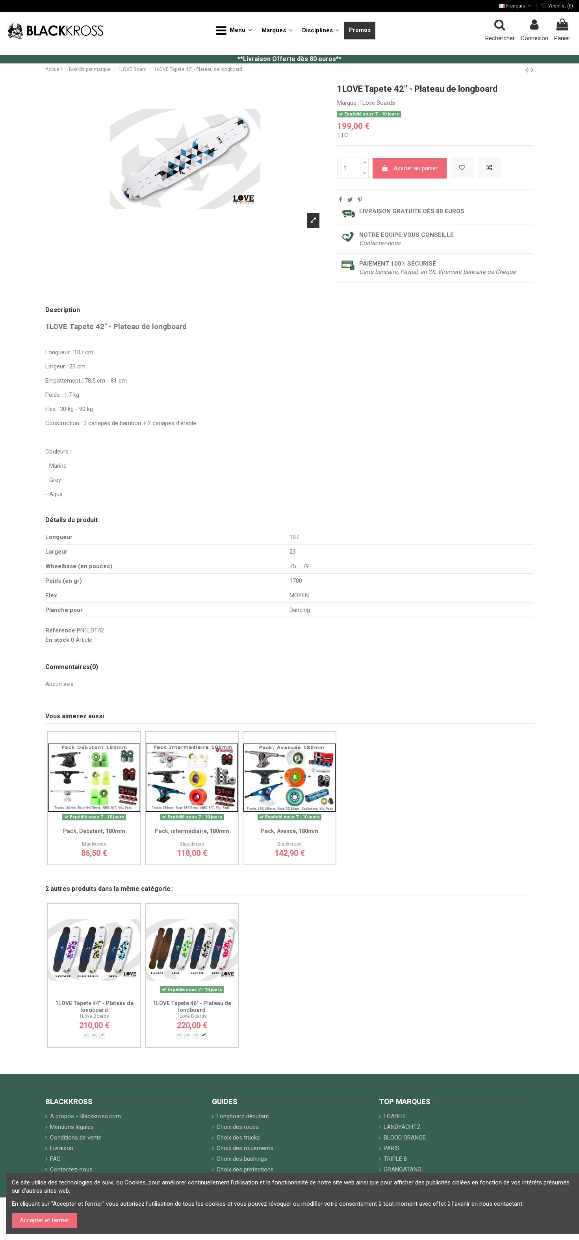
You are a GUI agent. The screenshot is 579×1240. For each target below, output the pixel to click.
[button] (234, 30)
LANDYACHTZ (402, 1126)
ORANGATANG (402, 1169)
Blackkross (94, 844)
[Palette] (187, 1036)
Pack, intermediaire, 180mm (192, 831)
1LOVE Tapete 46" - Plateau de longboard (192, 1006)
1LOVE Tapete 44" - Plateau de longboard (94, 1006)
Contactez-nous (71, 1169)
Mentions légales (72, 1126)
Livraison (61, 1148)
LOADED (394, 1116)
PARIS (391, 1148)
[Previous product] (528, 70)
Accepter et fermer (44, 1220)
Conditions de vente (76, 1137)
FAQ (55, 1158)
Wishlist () (560, 6)
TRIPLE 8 (395, 1158)
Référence (60, 630)
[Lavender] (94, 1036)
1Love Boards (377, 102)
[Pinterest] (360, 199)
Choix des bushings (242, 1158)
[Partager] (340, 199)
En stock (57, 639)
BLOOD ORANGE (405, 1137)
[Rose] (196, 1036)
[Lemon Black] (102, 1036)
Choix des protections (245, 1169)
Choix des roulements (245, 1148)
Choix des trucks (238, 1137)
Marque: (347, 102)
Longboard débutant (243, 1116)
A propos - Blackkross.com (85, 1116)
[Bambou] (204, 1036)
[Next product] (532, 70)
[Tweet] (350, 199)
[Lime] (179, 1036)
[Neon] (86, 1036)
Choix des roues (238, 1126)
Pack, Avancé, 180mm (289, 831)
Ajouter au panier (415, 168)
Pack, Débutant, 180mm (94, 831)
